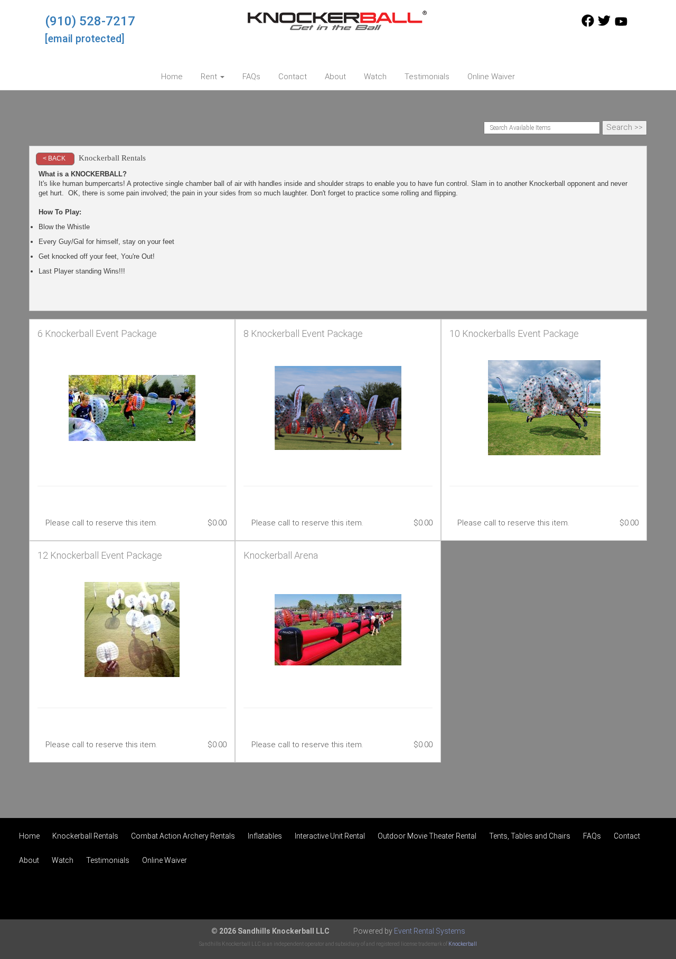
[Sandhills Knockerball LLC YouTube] (621, 24)
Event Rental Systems (429, 931)
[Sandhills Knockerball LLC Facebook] (587, 24)
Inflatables (265, 836)
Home (172, 76)
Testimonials (427, 76)
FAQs (251, 76)
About (335, 76)
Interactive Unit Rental (330, 836)
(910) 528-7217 (90, 21)
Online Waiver (491, 76)
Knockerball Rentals (85, 836)
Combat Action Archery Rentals (183, 836)
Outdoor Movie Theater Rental (427, 836)
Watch (375, 76)
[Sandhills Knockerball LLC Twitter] (604, 24)
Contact (292, 76)
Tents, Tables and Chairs (529, 836)
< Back (54, 158)
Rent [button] (210, 76)
